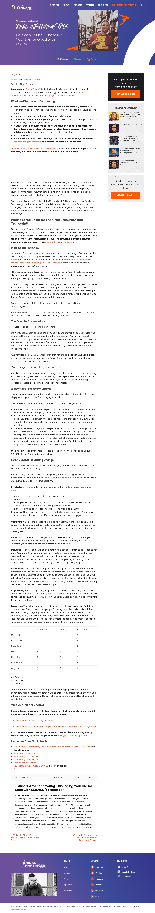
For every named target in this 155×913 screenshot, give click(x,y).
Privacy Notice (78, 906)
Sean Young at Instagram (26, 759)
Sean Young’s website (24, 753)
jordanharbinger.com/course (59, 242)
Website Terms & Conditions (58, 906)
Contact (68, 890)
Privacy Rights (91, 906)
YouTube (99, 890)
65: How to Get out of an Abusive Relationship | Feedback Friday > (85, 838)
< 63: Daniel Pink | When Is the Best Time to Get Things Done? (25, 838)
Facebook (100, 867)
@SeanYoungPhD (34, 89)
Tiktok (98, 896)
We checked (64, 477)
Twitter (98, 873)
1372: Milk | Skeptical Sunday (131, 124)
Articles (67, 867)
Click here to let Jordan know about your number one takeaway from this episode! (53, 726)
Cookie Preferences (107, 906)
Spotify (125, 867)
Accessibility (122, 906)
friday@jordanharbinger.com (73, 735)
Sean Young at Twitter (24, 762)
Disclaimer (133, 906)
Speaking (68, 885)
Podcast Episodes (32, 79)
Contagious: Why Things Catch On (31, 765)
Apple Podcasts (129, 872)
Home (67, 860)
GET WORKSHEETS (125, 94)
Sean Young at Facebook (26, 756)
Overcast (126, 876)
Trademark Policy (18, 909)
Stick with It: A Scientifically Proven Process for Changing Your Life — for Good (52, 746)
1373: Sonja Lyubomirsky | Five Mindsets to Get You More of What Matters (130, 114)
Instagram (100, 879)
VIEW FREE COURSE (126, 195)
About (67, 873)
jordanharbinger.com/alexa (27, 141)
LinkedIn (99, 885)
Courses (67, 879)
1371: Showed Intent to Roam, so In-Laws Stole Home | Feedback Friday (129, 138)
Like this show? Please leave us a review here (33, 148)
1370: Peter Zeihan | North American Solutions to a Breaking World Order (130, 151)
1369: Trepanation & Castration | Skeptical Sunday (128, 163)
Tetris (16, 769)
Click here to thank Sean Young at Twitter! (32, 720)
